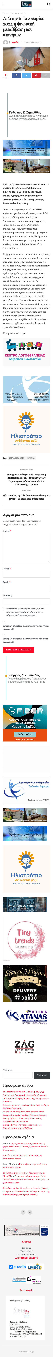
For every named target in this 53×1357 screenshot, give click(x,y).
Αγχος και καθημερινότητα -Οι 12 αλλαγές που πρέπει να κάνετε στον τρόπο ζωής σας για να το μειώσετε (26, 1179)
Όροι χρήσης (27, 1251)
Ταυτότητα (26, 1248)
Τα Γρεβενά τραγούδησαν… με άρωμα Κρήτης (23, 1092)
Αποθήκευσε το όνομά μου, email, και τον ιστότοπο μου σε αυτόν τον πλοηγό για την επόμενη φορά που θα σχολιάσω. (25, 612)
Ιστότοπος (7, 595)
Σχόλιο (7, 531)
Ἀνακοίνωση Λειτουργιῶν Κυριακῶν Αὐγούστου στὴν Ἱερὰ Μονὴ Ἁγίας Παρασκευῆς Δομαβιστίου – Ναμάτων (26, 1098)
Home (5, 13)
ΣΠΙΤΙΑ (31, 458)
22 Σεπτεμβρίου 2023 (33, 42)
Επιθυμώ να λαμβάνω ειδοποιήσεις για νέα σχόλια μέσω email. (26, 628)
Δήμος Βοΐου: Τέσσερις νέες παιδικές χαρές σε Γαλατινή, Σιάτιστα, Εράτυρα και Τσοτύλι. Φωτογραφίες (26, 1147)
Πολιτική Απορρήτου (26, 1254)
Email (6, 582)
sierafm (15, 42)
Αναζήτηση (8, 1070)
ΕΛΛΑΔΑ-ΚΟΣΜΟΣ (17, 13)
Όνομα (7, 568)
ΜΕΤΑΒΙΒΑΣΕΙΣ (16, 458)
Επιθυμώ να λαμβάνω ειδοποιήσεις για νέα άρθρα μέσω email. (25, 641)
